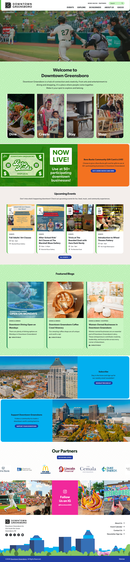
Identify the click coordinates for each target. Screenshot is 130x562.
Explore (81, 7)
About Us (109, 7)
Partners (102, 3)
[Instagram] (14, 535)
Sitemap (122, 559)
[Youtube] (22, 535)
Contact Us (118, 530)
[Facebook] (6, 535)
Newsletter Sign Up (114, 534)
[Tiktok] (18, 535)
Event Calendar (116, 527)
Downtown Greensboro (19, 559)
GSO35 (120, 7)
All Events (64, 257)
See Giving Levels (64, 457)
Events (70, 7)
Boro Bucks (93, 3)
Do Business (95, 7)
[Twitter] (10, 535)
